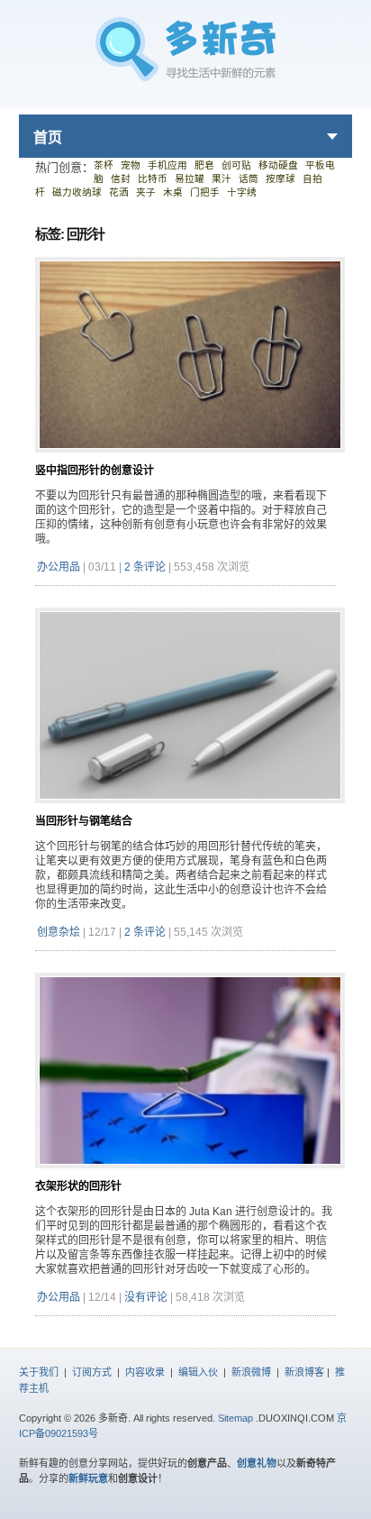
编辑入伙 (198, 1372)
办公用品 (58, 567)
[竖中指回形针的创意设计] (190, 459)
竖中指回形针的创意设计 (94, 470)
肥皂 (204, 165)
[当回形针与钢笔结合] (190, 810)
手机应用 (167, 165)
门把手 (205, 192)
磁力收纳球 (77, 192)
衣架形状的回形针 (78, 1186)
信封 (121, 178)
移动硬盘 (278, 165)
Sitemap (235, 1418)
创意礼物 (256, 1463)
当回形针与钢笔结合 (83, 821)
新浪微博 (251, 1372)
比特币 (152, 178)
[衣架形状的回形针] (190, 1175)
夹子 (146, 192)
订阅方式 (92, 1372)
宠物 (130, 165)
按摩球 (280, 178)
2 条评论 (145, 567)
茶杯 (103, 165)
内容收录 (145, 1372)
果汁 (221, 178)
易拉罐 (189, 178)
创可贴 (236, 165)
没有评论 (145, 1297)
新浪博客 (304, 1372)
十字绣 (242, 192)
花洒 (119, 192)
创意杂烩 (58, 932)
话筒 (248, 178)
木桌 (173, 192)
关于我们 (39, 1372)
